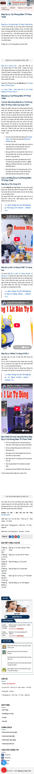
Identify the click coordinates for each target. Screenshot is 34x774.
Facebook (7, 755)
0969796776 (17, 617)
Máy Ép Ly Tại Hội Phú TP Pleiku (19, 555)
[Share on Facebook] (10, 536)
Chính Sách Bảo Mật (8, 736)
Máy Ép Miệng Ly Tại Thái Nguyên (19, 583)
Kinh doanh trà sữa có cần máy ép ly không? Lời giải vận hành (19, 664)
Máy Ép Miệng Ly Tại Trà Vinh (18, 562)
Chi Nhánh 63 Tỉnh (8, 713)
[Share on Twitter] (13, 536)
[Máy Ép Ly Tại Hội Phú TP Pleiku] (4, 557)
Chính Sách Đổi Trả (8, 744)
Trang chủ (4, 8)
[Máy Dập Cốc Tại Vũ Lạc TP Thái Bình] (4, 578)
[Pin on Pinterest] (15, 536)
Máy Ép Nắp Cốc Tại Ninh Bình (18, 569)
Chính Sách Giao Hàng (9, 740)
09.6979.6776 (5, 515)
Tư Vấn (4, 717)
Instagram (8, 757)
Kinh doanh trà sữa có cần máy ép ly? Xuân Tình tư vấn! (19, 646)
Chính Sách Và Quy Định (9, 732)
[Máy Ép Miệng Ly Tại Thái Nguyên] (4, 585)
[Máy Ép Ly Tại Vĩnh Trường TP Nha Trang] (4, 550)
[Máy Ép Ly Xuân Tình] (17, 3)
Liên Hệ (4, 721)
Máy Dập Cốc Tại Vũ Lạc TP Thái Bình (20, 576)
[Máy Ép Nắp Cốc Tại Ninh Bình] (4, 571)
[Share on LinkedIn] (18, 536)
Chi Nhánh (12, 8)
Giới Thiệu (5, 710)
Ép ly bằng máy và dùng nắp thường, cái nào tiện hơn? (19, 658)
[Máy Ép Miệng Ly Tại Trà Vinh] (4, 564)
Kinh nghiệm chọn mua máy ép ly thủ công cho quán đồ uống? (19, 669)
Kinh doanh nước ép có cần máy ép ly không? (17, 652)
